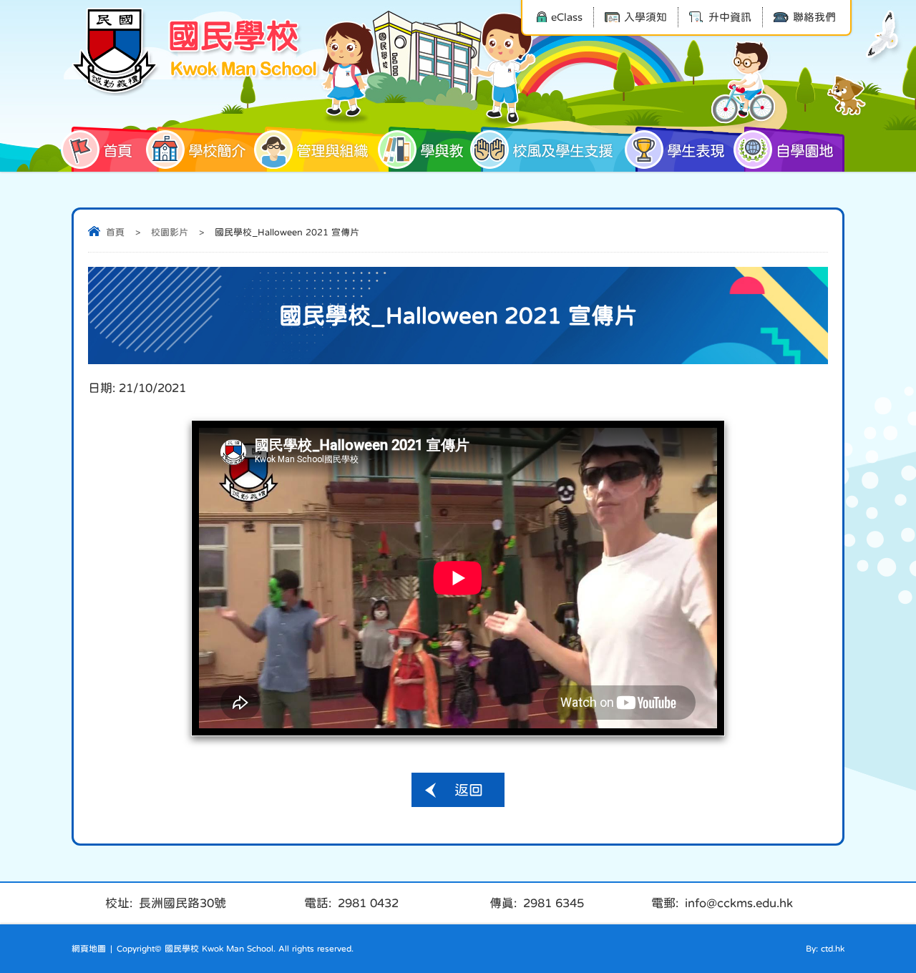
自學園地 (804, 150)
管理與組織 (332, 150)
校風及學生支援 (562, 150)
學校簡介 (216, 150)
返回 (468, 790)
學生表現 (695, 150)
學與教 (441, 150)
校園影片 (169, 232)
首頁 (117, 150)
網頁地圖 (89, 948)
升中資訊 (729, 16)
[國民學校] (197, 51)
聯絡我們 (814, 16)
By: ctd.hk (825, 948)
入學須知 (645, 16)
